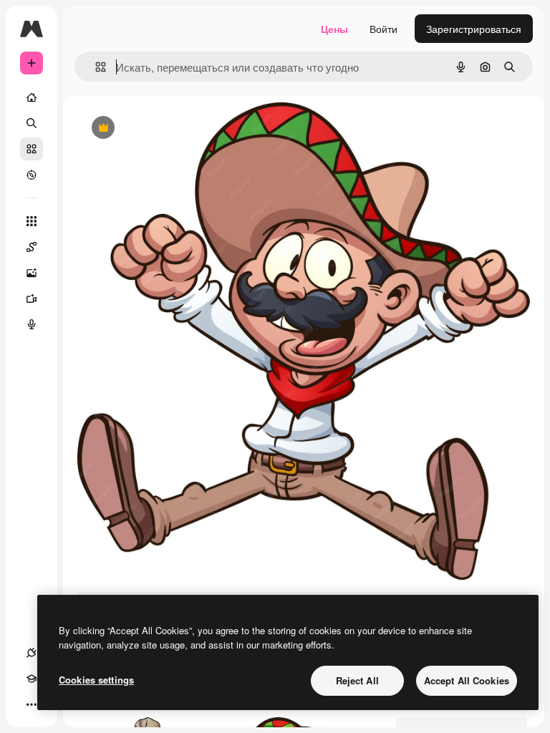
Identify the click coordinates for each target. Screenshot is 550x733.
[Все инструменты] (31, 221)
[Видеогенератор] (31, 298)
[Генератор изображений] (31, 272)
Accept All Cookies (466, 680)
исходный (173, 128)
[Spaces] (31, 247)
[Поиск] (31, 123)
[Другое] (31, 704)
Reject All (357, 680)
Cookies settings (96, 679)
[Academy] (31, 678)
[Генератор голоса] (31, 324)
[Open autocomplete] (95, 67)
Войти (383, 28)
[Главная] (31, 97)
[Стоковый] (31, 148)
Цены (334, 28)
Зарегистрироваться (473, 28)
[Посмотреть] (31, 174)
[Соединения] (31, 652)
